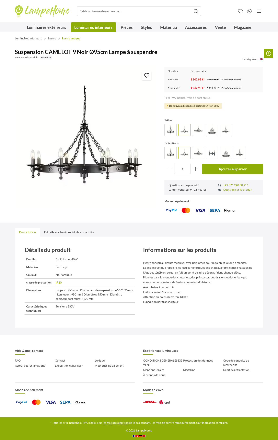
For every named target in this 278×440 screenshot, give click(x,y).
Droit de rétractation (236, 370)
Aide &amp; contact (29, 350)
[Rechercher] (196, 11)
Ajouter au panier (233, 169)
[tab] (27, 232)
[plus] (195, 169)
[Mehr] (259, 11)
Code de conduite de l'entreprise (236, 362)
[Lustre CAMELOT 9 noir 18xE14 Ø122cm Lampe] (212, 130)
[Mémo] (240, 11)
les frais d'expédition (116, 422)
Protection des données (198, 360)
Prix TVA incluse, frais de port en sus (187, 97)
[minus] (169, 169)
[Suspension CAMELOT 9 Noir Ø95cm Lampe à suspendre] (184, 130)
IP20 (59, 282)
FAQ (18, 360)
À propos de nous (154, 375)
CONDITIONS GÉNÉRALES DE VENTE (162, 362)
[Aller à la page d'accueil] (42, 11)
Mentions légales (153, 370)
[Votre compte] (249, 11)
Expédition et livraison (69, 365)
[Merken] (146, 75)
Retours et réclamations (30, 365)
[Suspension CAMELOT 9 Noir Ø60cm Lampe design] (170, 130)
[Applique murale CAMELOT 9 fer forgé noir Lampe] (212, 153)
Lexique (100, 360)
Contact (60, 360)
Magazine (189, 370)
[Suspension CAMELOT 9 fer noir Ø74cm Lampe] (226, 130)
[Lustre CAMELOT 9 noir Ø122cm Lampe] (198, 130)
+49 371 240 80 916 (235, 185)
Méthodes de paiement (109, 365)
